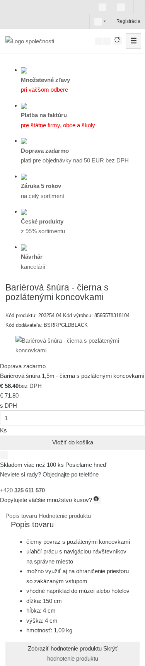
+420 (22, 490)
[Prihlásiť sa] (115, 21)
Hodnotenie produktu (65, 515)
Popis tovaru (22, 515)
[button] (98, 21)
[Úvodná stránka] (29, 41)
